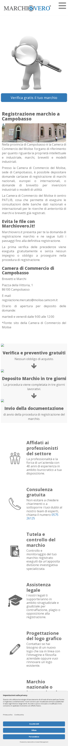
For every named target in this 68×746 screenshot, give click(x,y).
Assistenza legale (38, 587)
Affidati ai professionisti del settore (42, 448)
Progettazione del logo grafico (44, 636)
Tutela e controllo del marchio (41, 539)
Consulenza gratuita (39, 492)
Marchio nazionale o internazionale (43, 687)
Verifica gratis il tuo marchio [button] (34, 97)
